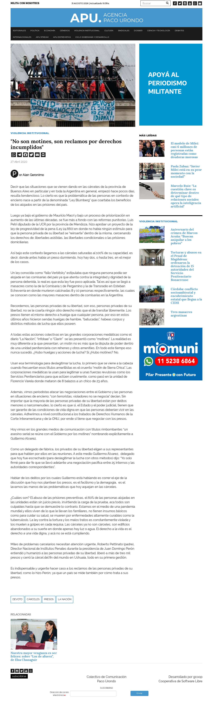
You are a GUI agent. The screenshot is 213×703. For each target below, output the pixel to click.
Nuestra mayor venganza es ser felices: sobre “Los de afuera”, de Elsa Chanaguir (34, 656)
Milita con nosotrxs (25, 3)
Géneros (65, 30)
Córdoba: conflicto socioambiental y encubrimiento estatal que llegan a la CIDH (186, 296)
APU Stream (42, 37)
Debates (179, 30)
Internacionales (22, 37)
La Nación (64, 599)
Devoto (17, 599)
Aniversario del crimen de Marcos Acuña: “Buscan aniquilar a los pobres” (184, 236)
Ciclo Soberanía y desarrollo (92, 37)
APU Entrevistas (62, 37)
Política (34, 30)
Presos (49, 599)
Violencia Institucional (30, 133)
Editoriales (19, 30)
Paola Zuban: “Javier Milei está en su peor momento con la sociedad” (186, 171)
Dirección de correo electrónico (59, 693)
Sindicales (123, 30)
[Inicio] (106, 17)
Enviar (140, 693)
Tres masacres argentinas (181, 313)
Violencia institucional (87, 30)
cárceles (33, 599)
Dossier (138, 30)
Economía (49, 30)
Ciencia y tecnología (158, 30)
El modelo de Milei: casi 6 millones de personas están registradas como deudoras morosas (185, 150)
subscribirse (19, 676)
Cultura (108, 30)
